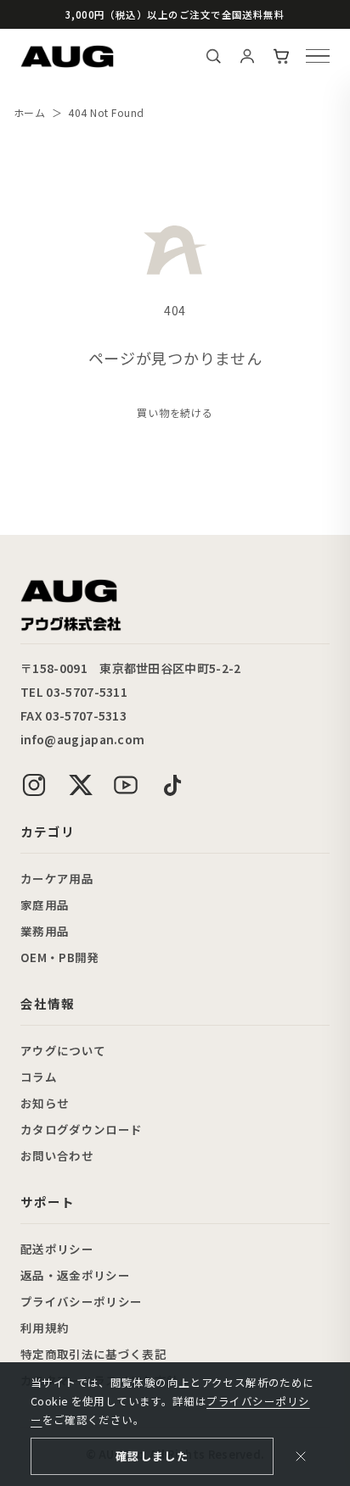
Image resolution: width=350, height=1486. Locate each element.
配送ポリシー (56, 1248)
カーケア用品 (56, 878)
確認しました (152, 1456)
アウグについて (62, 1050)
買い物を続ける (175, 413)
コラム (38, 1076)
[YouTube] (125, 785)
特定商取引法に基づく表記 (93, 1353)
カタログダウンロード (81, 1129)
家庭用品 (44, 904)
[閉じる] (300, 1456)
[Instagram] (34, 785)
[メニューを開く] (318, 56)
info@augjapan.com (82, 739)
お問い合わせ (56, 1155)
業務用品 (44, 930)
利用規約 (44, 1327)
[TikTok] (171, 785)
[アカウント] (247, 56)
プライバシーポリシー (81, 1301)
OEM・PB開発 (59, 957)
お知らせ (44, 1102)
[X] (79, 785)
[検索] (213, 56)
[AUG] (67, 56)
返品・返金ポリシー (75, 1274)
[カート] (281, 56)
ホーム (29, 112)
